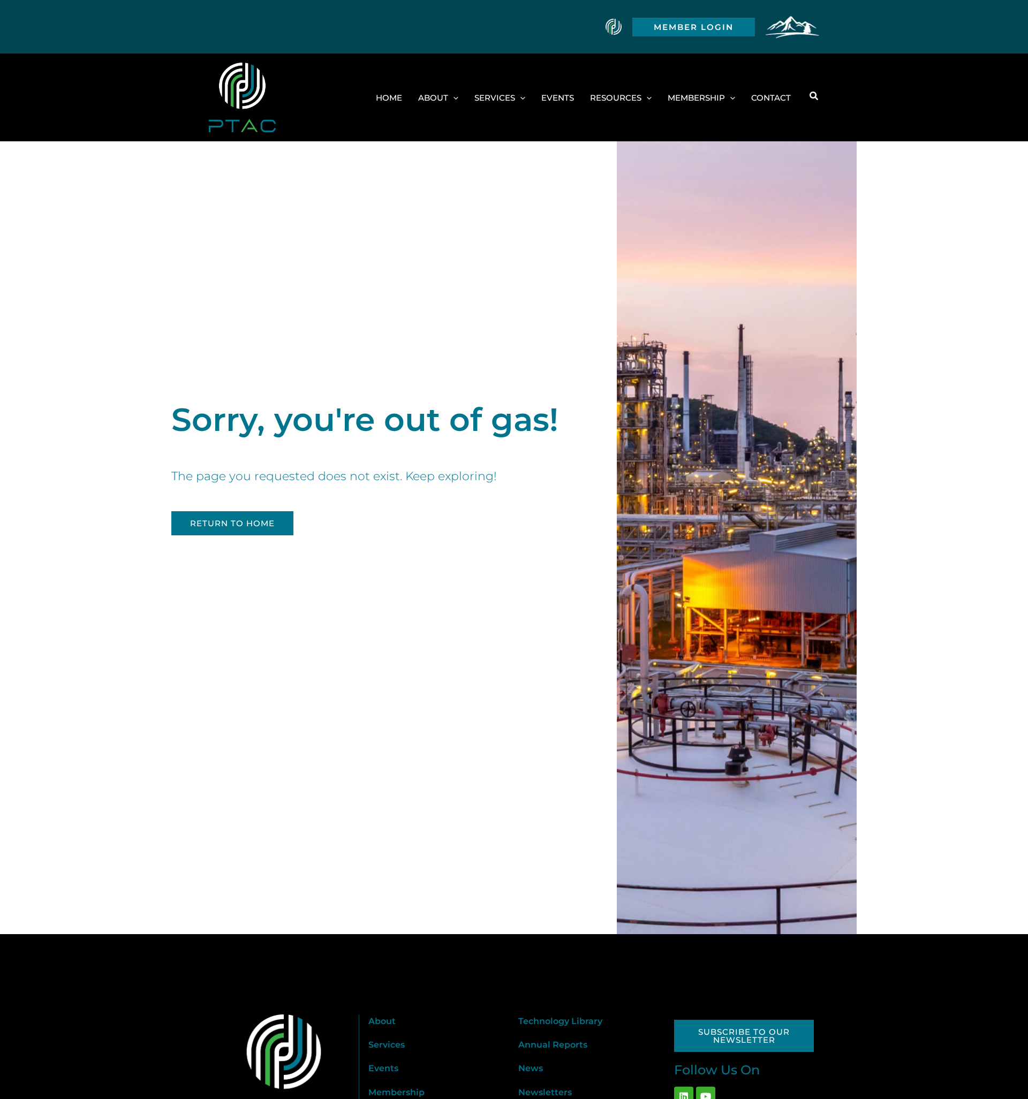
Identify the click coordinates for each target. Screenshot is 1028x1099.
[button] (693, 27)
